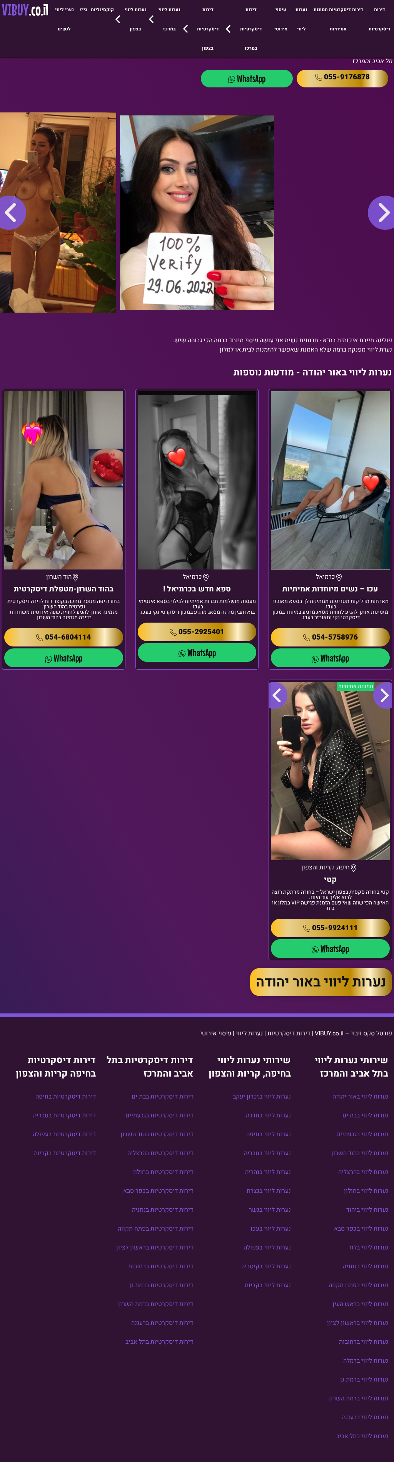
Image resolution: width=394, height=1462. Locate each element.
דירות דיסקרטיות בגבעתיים (159, 1115)
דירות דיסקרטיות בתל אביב (159, 1341)
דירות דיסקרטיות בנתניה (162, 1209)
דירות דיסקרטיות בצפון (208, 29)
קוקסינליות (102, 9)
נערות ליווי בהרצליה (363, 1172)
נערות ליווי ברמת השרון (358, 1398)
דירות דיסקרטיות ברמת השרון (155, 1304)
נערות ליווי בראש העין (360, 1304)
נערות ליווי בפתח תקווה (358, 1285)
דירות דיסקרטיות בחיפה (65, 1096)
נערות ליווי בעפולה (267, 1247)
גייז (83, 9)
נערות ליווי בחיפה (268, 1134)
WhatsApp (251, 78)
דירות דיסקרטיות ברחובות (160, 1266)
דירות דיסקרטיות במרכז (251, 29)
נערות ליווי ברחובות (363, 1341)
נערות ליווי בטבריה (267, 1153)
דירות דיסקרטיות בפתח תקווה (155, 1228)
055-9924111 (335, 928)
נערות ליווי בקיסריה (266, 1266)
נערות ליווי (301, 19)
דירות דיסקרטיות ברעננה (162, 1323)
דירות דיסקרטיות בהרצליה (160, 1153)
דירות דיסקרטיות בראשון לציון (154, 1247)
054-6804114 (68, 637)
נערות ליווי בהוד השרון (359, 1153)
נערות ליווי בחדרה (268, 1115)
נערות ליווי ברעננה (365, 1417)
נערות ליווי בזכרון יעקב (262, 1096)
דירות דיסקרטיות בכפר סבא (158, 1191)
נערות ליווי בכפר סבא (361, 1228)
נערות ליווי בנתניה (365, 1266)
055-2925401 (201, 631)
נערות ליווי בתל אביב (362, 1436)
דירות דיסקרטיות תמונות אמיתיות (338, 19)
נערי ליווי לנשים (64, 19)
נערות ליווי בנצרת (269, 1191)
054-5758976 (335, 637)
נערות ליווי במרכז (169, 19)
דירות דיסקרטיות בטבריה (64, 1115)
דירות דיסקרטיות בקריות (65, 1153)
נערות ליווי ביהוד (367, 1209)
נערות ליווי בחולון (366, 1191)
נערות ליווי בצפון (136, 19)
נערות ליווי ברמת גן (364, 1379)
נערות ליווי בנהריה (268, 1172)
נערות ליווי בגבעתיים (362, 1134)
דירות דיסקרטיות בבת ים (162, 1096)
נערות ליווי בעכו (270, 1228)
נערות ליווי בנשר (270, 1209)
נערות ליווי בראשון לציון (357, 1323)
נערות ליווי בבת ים (365, 1115)
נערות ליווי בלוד (368, 1247)
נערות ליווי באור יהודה (321, 982)
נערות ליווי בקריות (268, 1285)
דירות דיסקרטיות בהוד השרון (156, 1134)
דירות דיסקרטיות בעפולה (64, 1134)
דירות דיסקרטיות (380, 19)
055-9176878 (347, 77)
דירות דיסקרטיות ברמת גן (161, 1285)
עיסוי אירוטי (280, 19)
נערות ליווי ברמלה (365, 1360)
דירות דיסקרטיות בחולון (163, 1172)
